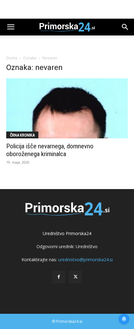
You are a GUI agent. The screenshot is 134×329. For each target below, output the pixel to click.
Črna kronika (22, 135)
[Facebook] (58, 277)
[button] (11, 27)
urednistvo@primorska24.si (85, 259)
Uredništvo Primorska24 (67, 233)
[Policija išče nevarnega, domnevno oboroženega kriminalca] (67, 108)
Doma (11, 58)
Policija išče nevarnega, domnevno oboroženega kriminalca (49, 150)
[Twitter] (75, 277)
